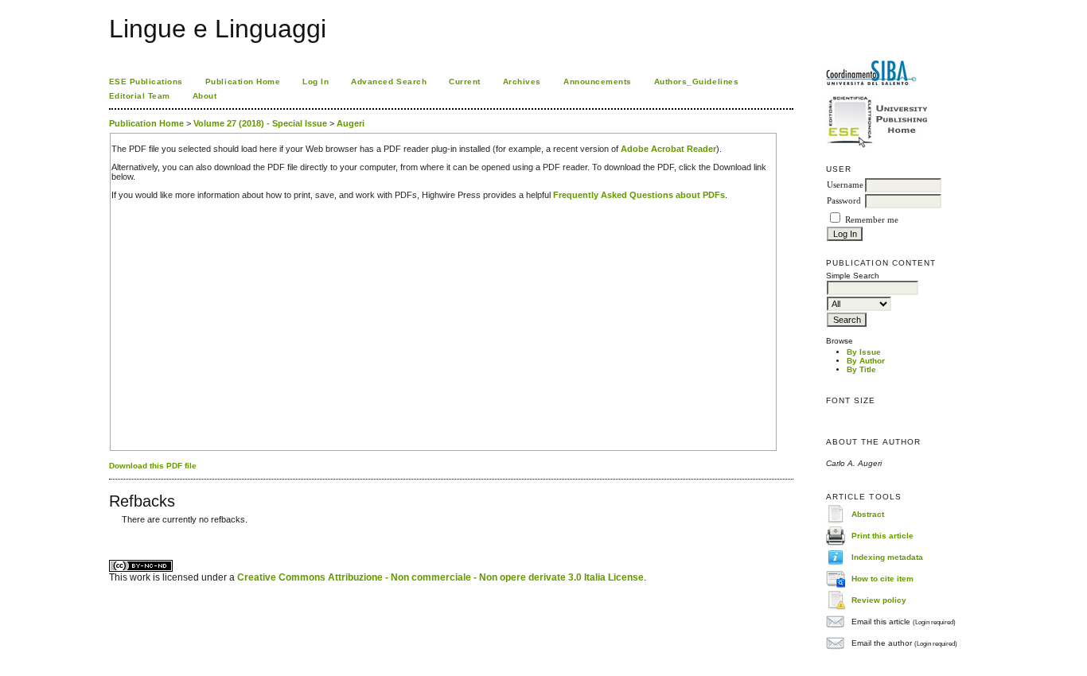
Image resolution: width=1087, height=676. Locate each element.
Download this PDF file (153, 465)
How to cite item (882, 578)
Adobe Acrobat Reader (668, 148)
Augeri (350, 123)
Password (844, 200)
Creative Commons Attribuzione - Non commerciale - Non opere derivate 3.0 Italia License (440, 577)
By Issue (864, 352)
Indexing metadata (887, 557)
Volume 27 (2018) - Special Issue (260, 123)
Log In (315, 81)
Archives (522, 81)
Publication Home (242, 81)
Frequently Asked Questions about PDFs (639, 195)
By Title (861, 369)
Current (465, 81)
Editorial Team (139, 95)
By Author (866, 360)
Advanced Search (389, 81)
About (205, 95)
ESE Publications (146, 81)
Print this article (882, 535)
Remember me (871, 220)
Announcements (597, 81)
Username (845, 185)
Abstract (867, 514)
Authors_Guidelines (696, 81)
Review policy (878, 600)
